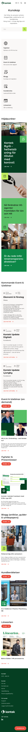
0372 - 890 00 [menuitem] (5, 676)
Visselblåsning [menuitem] (5, 691)
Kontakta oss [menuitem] (4, 686)
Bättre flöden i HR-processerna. (12, 658)
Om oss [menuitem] (3, 683)
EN (18, 3)
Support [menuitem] (3, 701)
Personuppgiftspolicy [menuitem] (7, 693)
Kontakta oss (20, 728)
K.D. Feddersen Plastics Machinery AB (14, 610)
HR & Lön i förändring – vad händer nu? (14, 439)
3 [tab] (16, 448)
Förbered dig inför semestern (11, 554)
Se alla (5, 406)
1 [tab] (11, 448)
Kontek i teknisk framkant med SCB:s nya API (12, 497)
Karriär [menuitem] (3, 688)
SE (16, 3)
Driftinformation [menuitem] (5, 703)
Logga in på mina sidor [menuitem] (7, 706)
